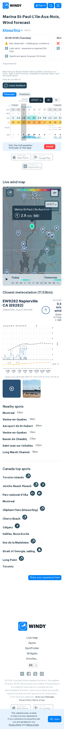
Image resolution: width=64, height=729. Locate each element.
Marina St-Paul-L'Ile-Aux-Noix (32, 209)
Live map (32, 638)
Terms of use (38, 700)
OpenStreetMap (44, 272)
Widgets (32, 653)
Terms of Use (32, 725)
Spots (32, 643)
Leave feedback (17, 85)
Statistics (24, 94)
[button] (51, 310)
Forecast (9, 94)
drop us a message (44, 697)
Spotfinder (32, 648)
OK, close (54, 719)
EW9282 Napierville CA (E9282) (20, 303)
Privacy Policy (25, 700)
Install (49, 147)
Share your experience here (45, 577)
